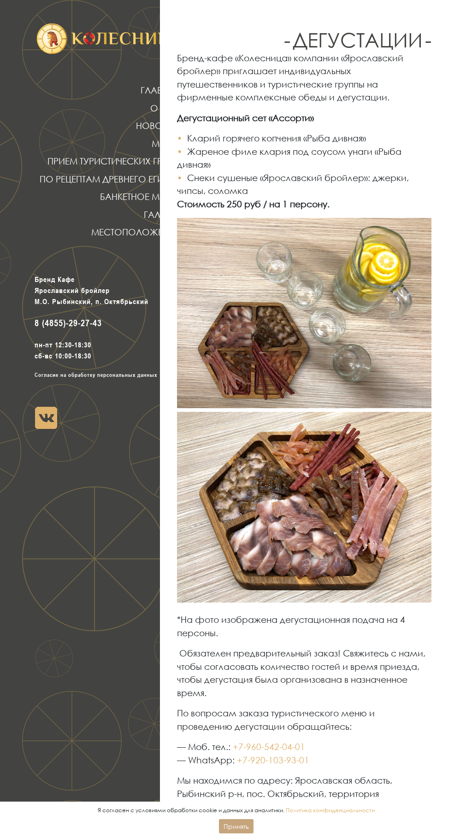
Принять (236, 826)
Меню (166, 143)
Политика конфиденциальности (330, 810)
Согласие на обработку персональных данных (96, 374)
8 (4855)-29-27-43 (68, 322)
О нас (165, 108)
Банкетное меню (140, 196)
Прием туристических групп (113, 161)
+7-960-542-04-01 (269, 746)
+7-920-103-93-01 (273, 760)
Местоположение (135, 232)
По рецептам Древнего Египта (110, 179)
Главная (160, 90)
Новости (158, 125)
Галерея (162, 214)
